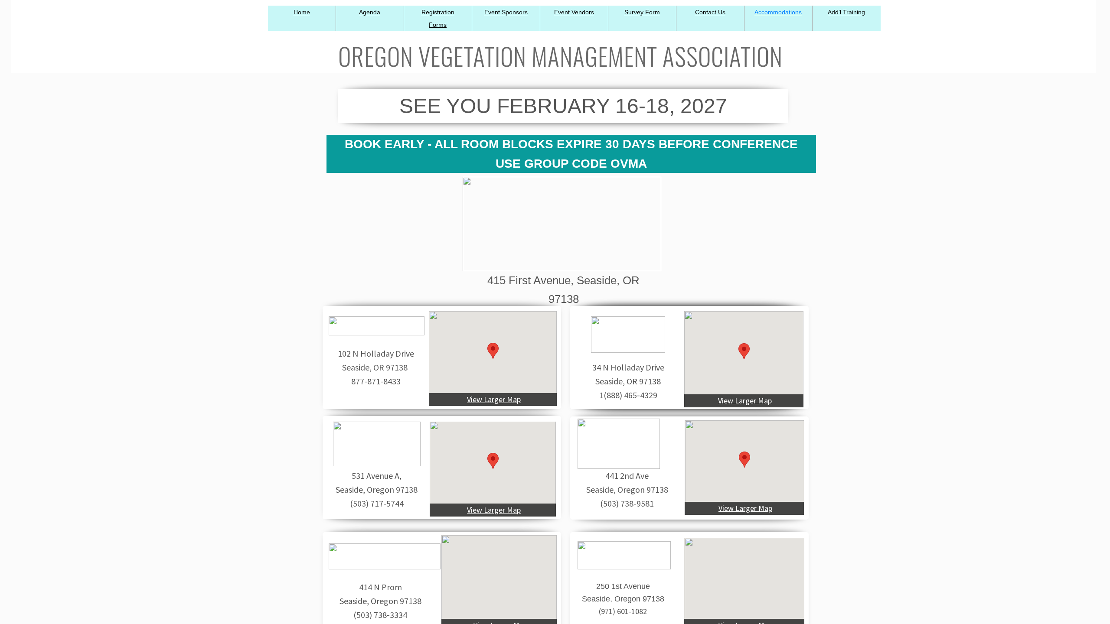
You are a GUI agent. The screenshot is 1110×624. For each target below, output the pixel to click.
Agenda (369, 12)
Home (302, 12)
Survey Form (642, 12)
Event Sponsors (506, 12)
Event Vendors (574, 12)
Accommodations (778, 12)
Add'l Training (846, 12)
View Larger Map (494, 399)
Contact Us (710, 12)
